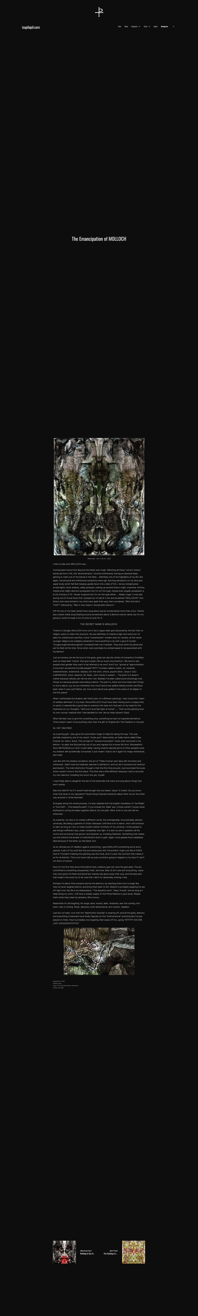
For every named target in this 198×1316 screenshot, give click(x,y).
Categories (134, 26)
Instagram (164, 26)
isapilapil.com (31, 27)
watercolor (75, 985)
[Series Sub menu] (149, 26)
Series (145, 26)
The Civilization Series (64, 985)
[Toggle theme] (173, 26)
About (126, 26)
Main (119, 26)
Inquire (156, 26)
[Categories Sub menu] (139, 26)
